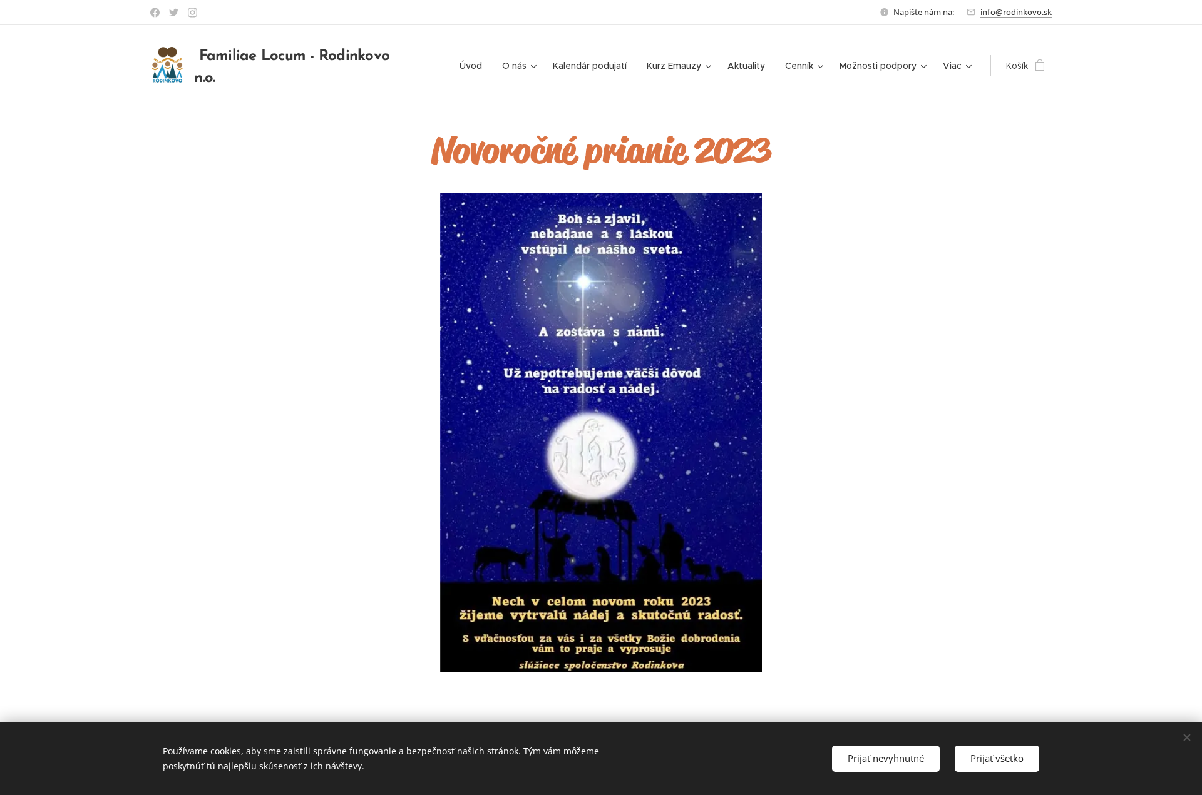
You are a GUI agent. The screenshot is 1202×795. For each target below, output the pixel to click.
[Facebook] (155, 12)
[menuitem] (474, 65)
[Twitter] (174, 12)
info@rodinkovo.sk (1016, 12)
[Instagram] (192, 12)
